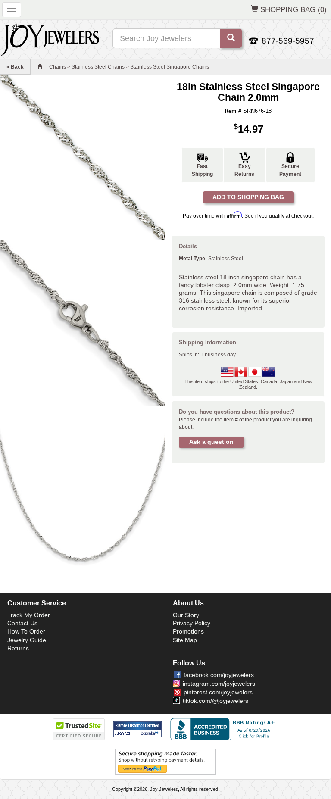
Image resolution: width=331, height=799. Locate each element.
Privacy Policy (191, 623)
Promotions (188, 631)
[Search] (231, 38)
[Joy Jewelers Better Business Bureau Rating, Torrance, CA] (224, 729)
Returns (18, 648)
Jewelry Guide (26, 640)
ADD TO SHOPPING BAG (248, 197)
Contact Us (22, 623)
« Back (15, 67)
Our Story (186, 615)
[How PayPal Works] (165, 762)
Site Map (185, 640)
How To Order (26, 631)
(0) (293, 9)
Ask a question (211, 441)
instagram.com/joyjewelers (219, 683)
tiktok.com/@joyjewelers (215, 700)
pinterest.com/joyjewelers (218, 692)
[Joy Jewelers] (50, 39)
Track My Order (28, 615)
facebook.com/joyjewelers (219, 674)
